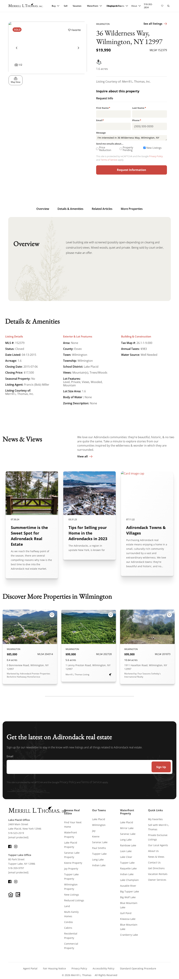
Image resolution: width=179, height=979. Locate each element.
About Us (153, 851)
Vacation (77, 5)
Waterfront (92, 5)
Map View (15, 81)
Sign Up (161, 767)
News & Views (156, 856)
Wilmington (99, 825)
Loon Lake (126, 851)
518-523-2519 (16, 833)
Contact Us (154, 862)
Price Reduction (105, 148)
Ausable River (128, 885)
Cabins (68, 927)
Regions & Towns (116, 5)
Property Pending (128, 148)
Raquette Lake (128, 868)
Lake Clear (126, 857)
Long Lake (98, 859)
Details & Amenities (70, 209)
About (134, 5)
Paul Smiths (99, 848)
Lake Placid (98, 819)
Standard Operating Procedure (138, 968)
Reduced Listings (74, 900)
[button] (168, 6)
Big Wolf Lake (128, 897)
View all (82, 456)
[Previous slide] (16, 47)
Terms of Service (109, 159)
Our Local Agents (158, 845)
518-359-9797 (16, 868)
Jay (93, 830)
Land (67, 906)
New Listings (154, 147)
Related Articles (102, 209)
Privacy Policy (156, 156)
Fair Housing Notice (54, 968)
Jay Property (71, 868)
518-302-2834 (148, 6)
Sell (65, 5)
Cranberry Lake (129, 934)
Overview (42, 209)
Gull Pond (125, 913)
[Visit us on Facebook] (9, 846)
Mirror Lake (127, 828)
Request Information (131, 170)
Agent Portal (30, 968)
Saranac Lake (100, 842)
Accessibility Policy (103, 968)
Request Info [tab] (104, 98)
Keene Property (73, 862)
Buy (54, 5)
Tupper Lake (99, 853)
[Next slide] (78, 47)
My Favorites (155, 819)
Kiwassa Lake (127, 919)
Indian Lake (99, 865)
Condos (68, 922)
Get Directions (156, 868)
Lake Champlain (129, 880)
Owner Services (157, 879)
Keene (95, 836)
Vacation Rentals (157, 874)
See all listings (153, 23)
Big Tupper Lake (129, 891)
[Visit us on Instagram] (15, 846)
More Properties (132, 209)
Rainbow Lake (128, 845)
